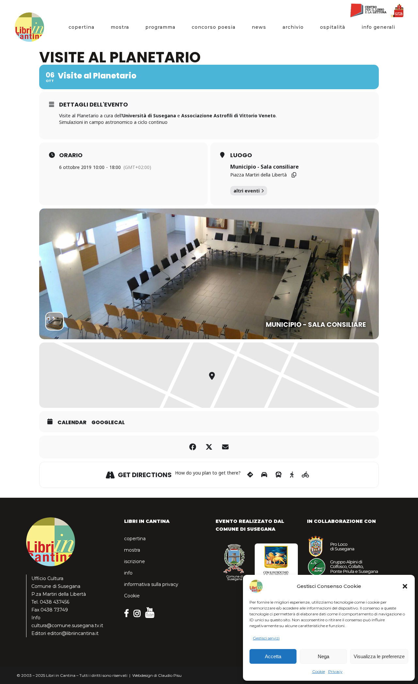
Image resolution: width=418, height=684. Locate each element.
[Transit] (278, 475)
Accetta (273, 656)
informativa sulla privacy (151, 584)
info (128, 573)
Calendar (72, 422)
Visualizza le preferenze (379, 656)
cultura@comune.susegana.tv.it (67, 625)
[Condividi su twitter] (209, 447)
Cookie (318, 671)
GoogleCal (108, 422)
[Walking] (292, 475)
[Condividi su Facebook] (193, 447)
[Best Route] (250, 475)
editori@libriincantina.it (73, 633)
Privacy (335, 671)
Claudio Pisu (170, 675)
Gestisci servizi (266, 638)
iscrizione (134, 561)
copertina (135, 539)
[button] (405, 586)
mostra (132, 550)
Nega (323, 656)
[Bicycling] (305, 475)
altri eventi (246, 191)
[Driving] (264, 475)
